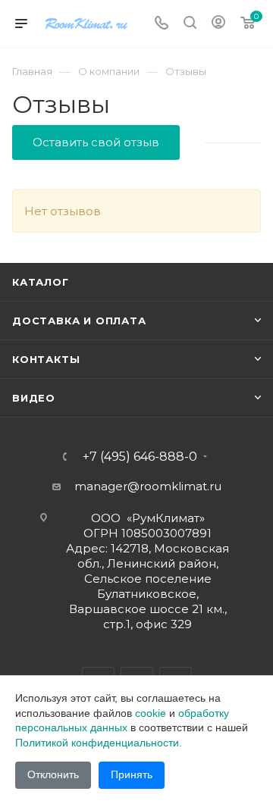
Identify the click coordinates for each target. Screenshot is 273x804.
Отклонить (53, 774)
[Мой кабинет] (218, 24)
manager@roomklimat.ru (147, 486)
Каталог (40, 282)
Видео (33, 398)
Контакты (46, 359)
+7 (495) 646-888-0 (140, 457)
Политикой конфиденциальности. (98, 743)
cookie (150, 713)
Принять (131, 774)
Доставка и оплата (79, 320)
